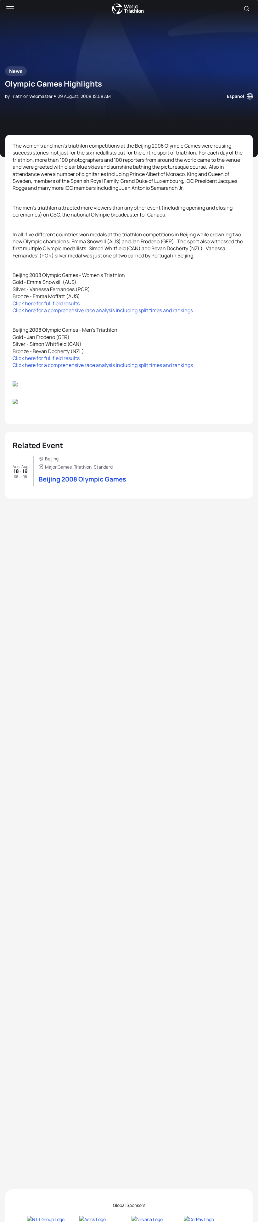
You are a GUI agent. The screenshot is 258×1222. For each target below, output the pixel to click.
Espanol (235, 96)
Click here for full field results (46, 303)
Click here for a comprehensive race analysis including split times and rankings (103, 310)
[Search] (246, 8)
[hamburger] (10, 9)
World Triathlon (128, 8)
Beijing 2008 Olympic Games (82, 479)
